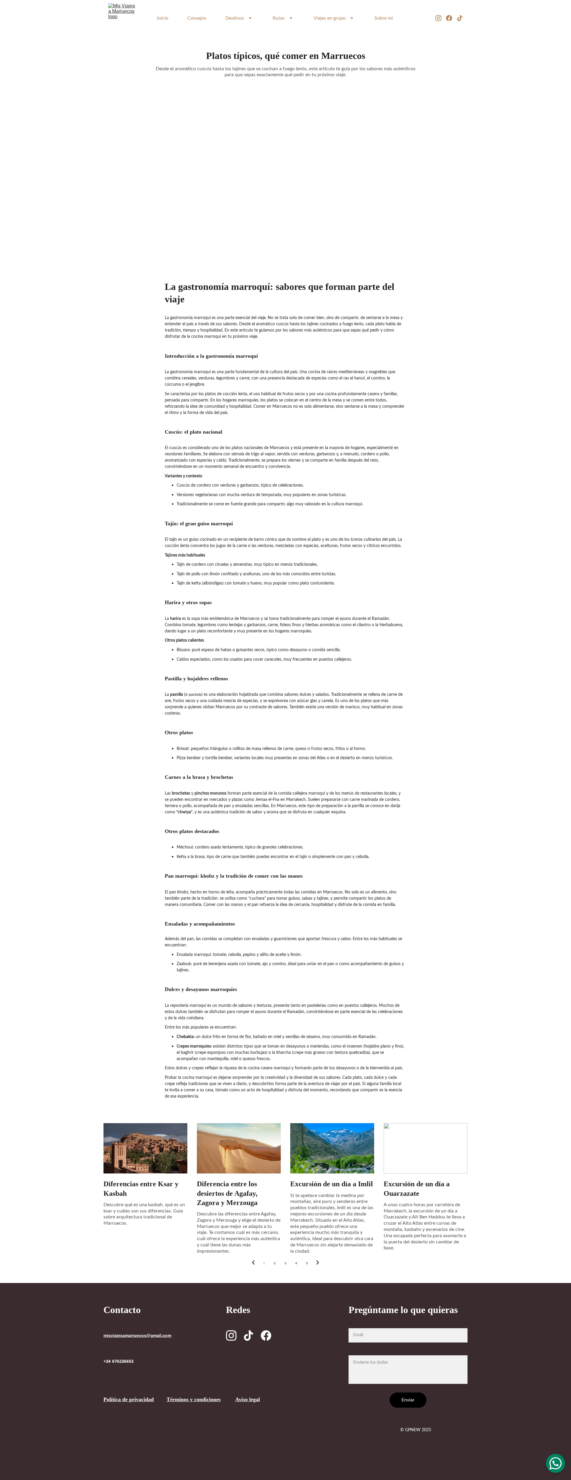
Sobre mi (383, 18)
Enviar (408, 1400)
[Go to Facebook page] (451, 18)
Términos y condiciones (194, 1399)
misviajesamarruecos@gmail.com (137, 1335)
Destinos (234, 18)
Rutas (279, 18)
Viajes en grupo (329, 18)
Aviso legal (247, 1399)
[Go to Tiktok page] (460, 18)
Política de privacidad (128, 1399)
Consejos (196, 18)
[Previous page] (253, 1263)
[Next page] (317, 1263)
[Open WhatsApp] (555, 1463)
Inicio (162, 18)
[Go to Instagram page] (440, 18)
